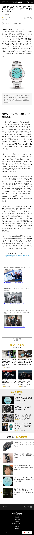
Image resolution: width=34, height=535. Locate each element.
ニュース (9, 17)
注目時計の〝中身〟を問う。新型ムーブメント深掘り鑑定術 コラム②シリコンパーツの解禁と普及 (23, 416)
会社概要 (17, 517)
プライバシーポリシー (17, 523)
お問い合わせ (17, 519)
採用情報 (17, 528)
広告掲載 (17, 526)
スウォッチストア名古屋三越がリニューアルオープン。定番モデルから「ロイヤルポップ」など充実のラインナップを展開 (9, 362)
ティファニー (6, 23)
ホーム (3, 14)
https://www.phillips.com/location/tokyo (17, 256)
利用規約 (17, 521)
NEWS (7, 14)
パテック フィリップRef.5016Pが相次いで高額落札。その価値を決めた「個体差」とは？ (23, 407)
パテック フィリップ (17, 23)
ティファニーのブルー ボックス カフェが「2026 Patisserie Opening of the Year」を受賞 (23, 399)
